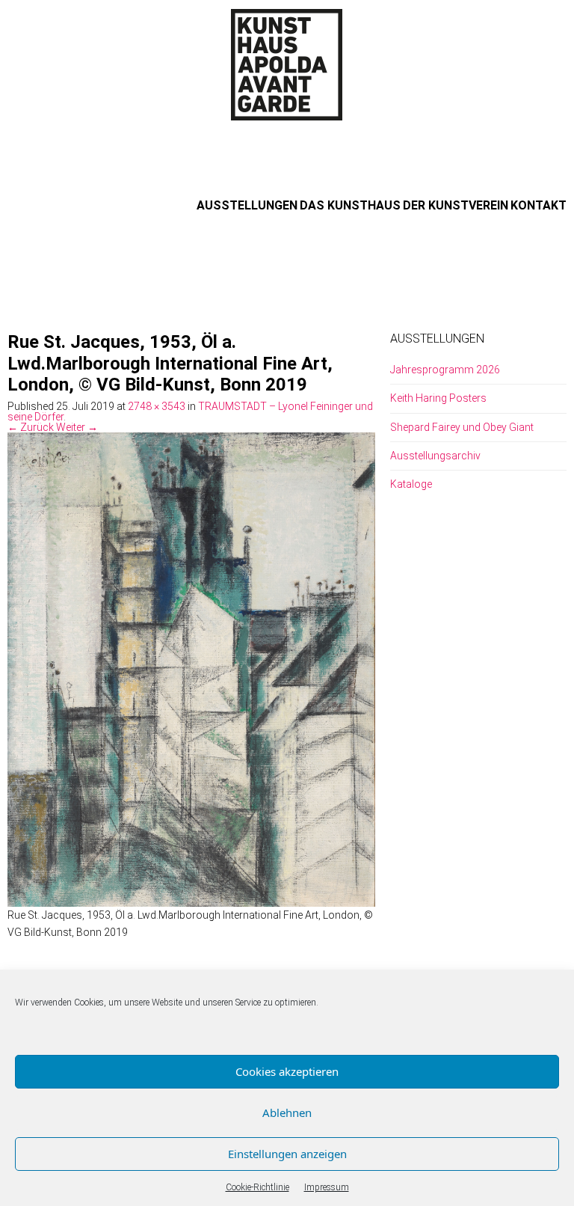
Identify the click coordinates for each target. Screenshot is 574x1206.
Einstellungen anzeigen (287, 1153)
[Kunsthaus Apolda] (287, 64)
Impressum (326, 1187)
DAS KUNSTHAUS (350, 205)
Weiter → (77, 427)
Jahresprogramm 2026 (445, 370)
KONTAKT (538, 205)
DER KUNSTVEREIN (455, 205)
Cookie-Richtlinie (257, 1187)
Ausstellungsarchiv (435, 456)
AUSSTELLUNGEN (247, 205)
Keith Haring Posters (438, 398)
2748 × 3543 (156, 406)
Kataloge (411, 484)
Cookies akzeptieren (287, 1071)
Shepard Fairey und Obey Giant (462, 427)
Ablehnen (287, 1112)
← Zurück (30, 427)
